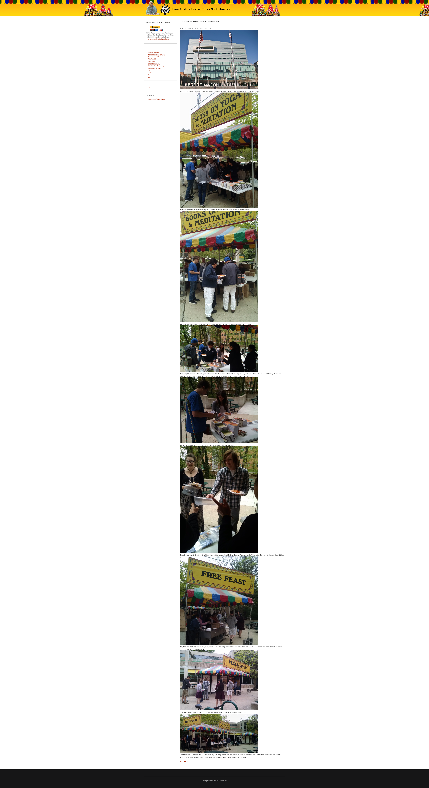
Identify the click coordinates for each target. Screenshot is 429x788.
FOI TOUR (184, 761)
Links (149, 70)
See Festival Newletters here (156, 54)
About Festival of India (154, 57)
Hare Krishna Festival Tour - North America (201, 9)
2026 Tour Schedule (153, 52)
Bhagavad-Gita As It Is (154, 68)
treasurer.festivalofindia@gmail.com (157, 39)
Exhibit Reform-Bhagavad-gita (157, 66)
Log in (150, 87)
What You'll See (152, 59)
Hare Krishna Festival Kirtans (156, 99)
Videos (150, 77)
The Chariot (151, 61)
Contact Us (151, 73)
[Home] (157, 8)
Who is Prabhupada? (154, 64)
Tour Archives (152, 75)
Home (149, 50)
